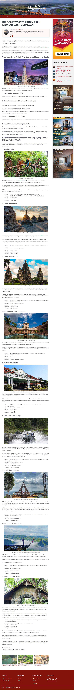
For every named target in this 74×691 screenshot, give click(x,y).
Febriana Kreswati (19, 29)
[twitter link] (50, 679)
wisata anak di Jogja (21, 180)
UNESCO (42, 235)
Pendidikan (23, 16)
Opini (49, 16)
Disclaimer (35, 683)
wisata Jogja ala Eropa (44, 47)
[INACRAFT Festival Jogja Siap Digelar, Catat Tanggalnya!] (41, 659)
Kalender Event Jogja (7, 678)
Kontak (34, 680)
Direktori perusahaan (7, 681)
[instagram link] (48, 679)
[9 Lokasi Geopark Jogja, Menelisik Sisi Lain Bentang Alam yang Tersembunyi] (9, 659)
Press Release (6, 680)
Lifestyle (36, 16)
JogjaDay (18, 687)
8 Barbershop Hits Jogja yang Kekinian (64, 73)
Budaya (15, 16)
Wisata (8, 16)
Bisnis (30, 16)
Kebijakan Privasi (36, 681)
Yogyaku (45, 642)
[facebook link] (53, 679)
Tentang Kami (36, 678)
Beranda (3, 16)
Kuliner (19, 680)
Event (43, 16)
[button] (72, 16)
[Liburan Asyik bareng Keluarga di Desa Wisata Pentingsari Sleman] (25, 659)
